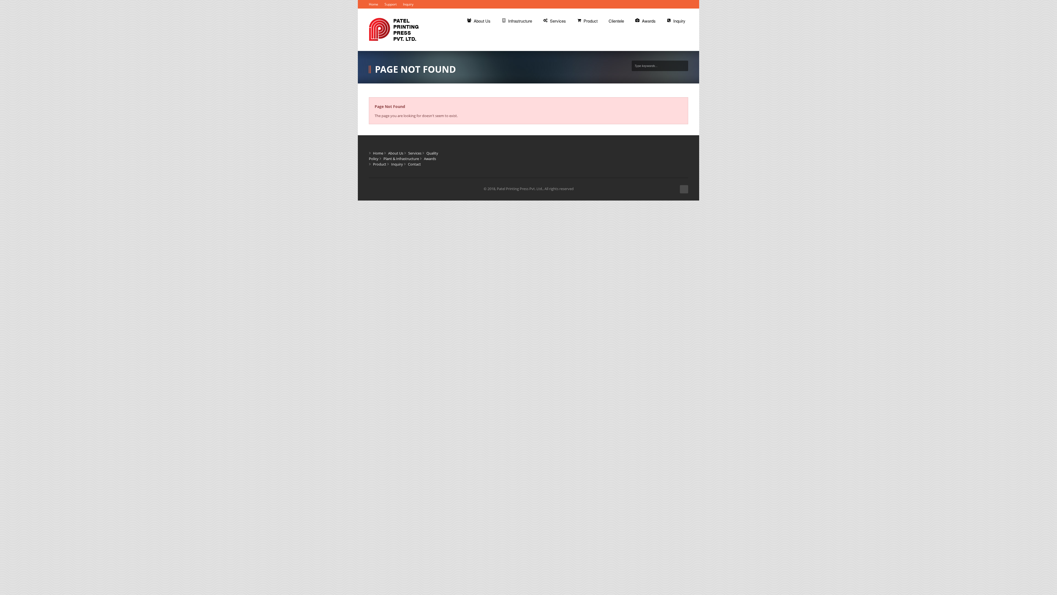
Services (414, 153)
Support (391, 4)
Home (373, 4)
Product (379, 164)
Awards (430, 158)
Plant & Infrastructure (401, 158)
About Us (395, 153)
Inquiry (408, 4)
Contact (414, 164)
